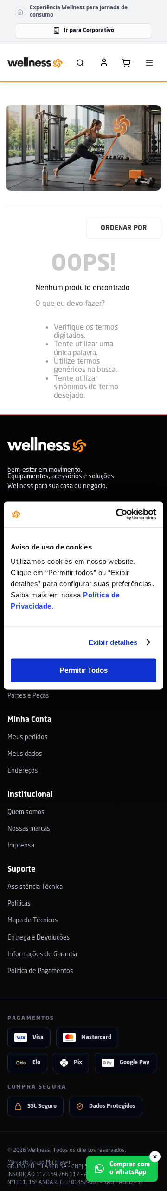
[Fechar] (155, 1156)
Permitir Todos (84, 670)
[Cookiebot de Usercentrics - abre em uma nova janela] (117, 514)
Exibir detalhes (113, 642)
